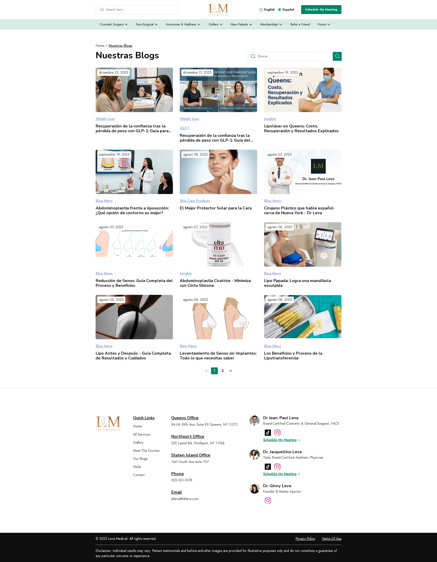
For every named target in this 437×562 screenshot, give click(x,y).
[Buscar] (337, 56)
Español (288, 9)
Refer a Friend (300, 24)
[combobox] (137, 9)
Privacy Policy (305, 538)
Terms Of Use (331, 538)
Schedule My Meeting (321, 9)
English (269, 9)
